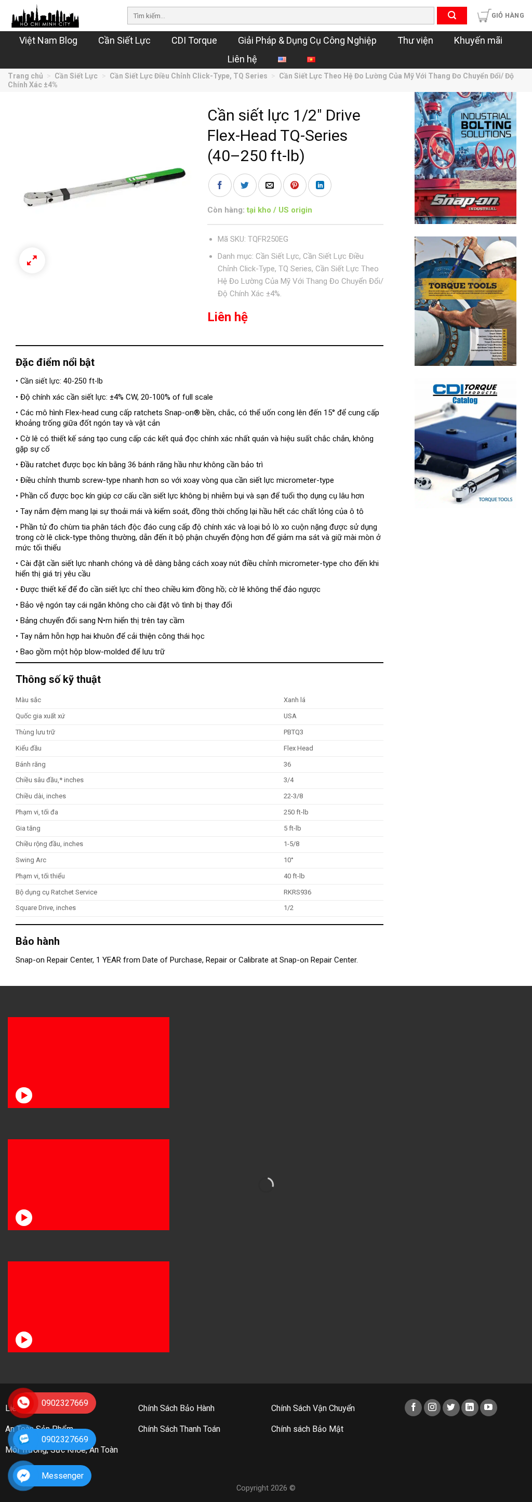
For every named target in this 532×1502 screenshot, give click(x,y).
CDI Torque (194, 40)
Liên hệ (242, 59)
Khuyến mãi (478, 40)
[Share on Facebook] (220, 185)
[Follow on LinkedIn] (469, 1407)
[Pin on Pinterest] (295, 185)
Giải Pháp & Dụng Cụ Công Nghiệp (307, 40)
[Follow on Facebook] (413, 1407)
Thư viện (415, 40)
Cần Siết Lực (124, 40)
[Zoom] (32, 260)
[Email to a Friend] (270, 185)
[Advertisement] (465, 677)
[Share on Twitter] (245, 185)
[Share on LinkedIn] (319, 185)
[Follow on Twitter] (451, 1407)
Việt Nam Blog (48, 40)
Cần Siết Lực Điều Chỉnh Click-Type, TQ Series (189, 76)
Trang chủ (25, 76)
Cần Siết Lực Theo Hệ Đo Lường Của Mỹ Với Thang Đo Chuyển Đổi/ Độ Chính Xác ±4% (300, 281)
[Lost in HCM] (60, 15)
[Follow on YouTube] (488, 1407)
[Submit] (452, 15)
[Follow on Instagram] (432, 1407)
